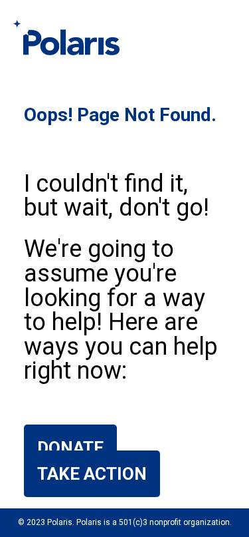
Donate (70, 448)
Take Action (92, 474)
